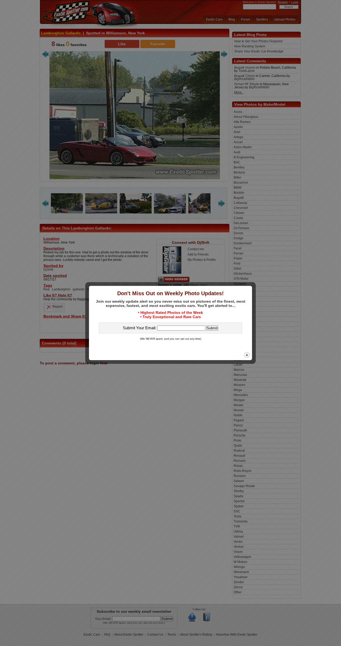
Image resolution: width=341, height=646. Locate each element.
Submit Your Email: (140, 328)
